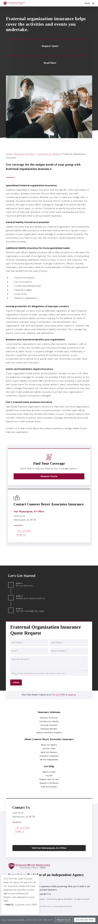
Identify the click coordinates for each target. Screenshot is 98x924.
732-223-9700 (24, 530)
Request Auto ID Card (49, 779)
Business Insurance (25, 154)
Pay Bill (49, 775)
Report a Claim (48, 772)
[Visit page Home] (14, 3)
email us (72, 694)
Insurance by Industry (48, 154)
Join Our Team (49, 748)
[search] (81, 3)
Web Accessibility (49, 786)
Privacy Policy (15, 903)
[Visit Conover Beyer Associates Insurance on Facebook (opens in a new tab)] (14, 838)
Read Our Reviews (49, 752)
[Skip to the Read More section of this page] (47, 62)
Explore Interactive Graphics (49, 732)
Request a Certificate (49, 783)
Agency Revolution (65, 899)
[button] (90, 3)
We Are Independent (49, 759)
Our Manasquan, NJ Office (29, 511)
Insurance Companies (49, 756)
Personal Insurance (49, 725)
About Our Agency (49, 745)
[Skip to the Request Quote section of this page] (47, 45)
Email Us (21, 534)
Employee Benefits (49, 729)
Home (9, 154)
